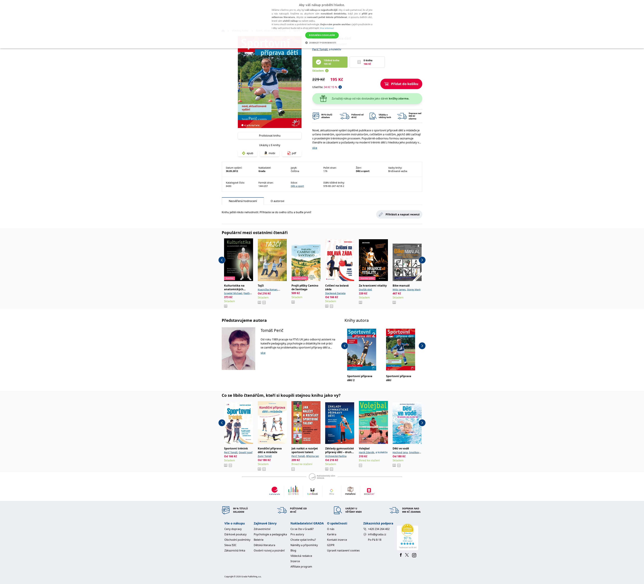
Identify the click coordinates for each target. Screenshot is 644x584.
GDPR (330, 545)
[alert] (322, 24)
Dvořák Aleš (365, 289)
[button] (322, 42)
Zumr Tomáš (265, 456)
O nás (330, 529)
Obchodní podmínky (237, 540)
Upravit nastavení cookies (343, 550)
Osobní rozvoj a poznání (269, 550)
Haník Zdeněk (366, 452)
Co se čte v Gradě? (302, 529)
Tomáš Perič (272, 330)
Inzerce (295, 561)
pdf (294, 153)
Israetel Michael (233, 293)
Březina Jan (312, 456)
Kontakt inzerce (337, 540)
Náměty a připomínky (304, 545)
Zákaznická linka (234, 550)
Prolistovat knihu (270, 135)
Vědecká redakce (301, 556)
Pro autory (297, 534)
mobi (272, 153)
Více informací (327, 28)
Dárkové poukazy (235, 534)
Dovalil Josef (245, 452)
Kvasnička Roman (267, 289)
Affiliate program (301, 566)
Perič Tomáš (320, 49)
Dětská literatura (264, 545)
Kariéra (331, 534)
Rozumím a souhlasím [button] (322, 35)
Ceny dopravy (233, 529)
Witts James (399, 289)
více (314, 148)
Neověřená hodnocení (243, 201)
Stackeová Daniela (335, 293)
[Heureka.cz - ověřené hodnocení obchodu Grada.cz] (408, 537)
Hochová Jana (400, 452)
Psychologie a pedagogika (270, 534)
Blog (293, 550)
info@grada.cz (377, 534)
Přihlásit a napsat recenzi (403, 214)
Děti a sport (297, 186)
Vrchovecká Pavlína (335, 456)
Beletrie (258, 540)
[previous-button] (221, 260)
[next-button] (422, 260)
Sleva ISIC (230, 545)
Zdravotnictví (262, 529)
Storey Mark (413, 289)
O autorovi (277, 201)
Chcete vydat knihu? (303, 540)
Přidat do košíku (404, 84)
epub (250, 153)
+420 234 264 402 (379, 529)
